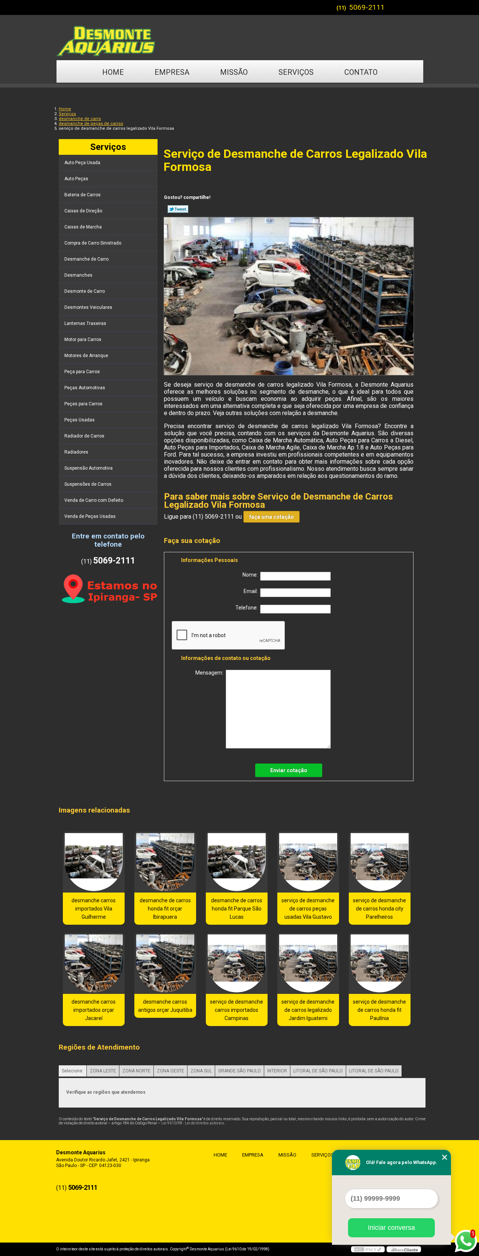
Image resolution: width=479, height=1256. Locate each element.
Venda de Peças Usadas (90, 516)
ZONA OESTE (170, 1071)
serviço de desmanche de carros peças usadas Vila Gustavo (308, 908)
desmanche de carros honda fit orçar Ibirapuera (165, 908)
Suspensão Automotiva (88, 468)
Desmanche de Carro (86, 259)
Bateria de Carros (82, 194)
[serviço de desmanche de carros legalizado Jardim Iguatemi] (308, 963)
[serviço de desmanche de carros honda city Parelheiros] (380, 862)
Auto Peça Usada (82, 162)
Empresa (172, 72)
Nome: (251, 575)
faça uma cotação (271, 517)
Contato (361, 72)
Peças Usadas (79, 420)
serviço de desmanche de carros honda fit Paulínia (379, 1010)
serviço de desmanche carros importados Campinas (236, 1010)
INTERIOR (277, 1071)
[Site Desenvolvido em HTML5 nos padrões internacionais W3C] (368, 1249)
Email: (252, 591)
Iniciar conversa (391, 1227)
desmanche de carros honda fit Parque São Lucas (236, 908)
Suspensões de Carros (88, 484)
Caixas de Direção (83, 211)
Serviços (296, 72)
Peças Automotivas (84, 387)
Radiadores (76, 452)
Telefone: (247, 608)
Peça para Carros (82, 371)
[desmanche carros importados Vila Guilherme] (94, 862)
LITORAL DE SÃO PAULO (318, 1071)
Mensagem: (210, 673)
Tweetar (178, 209)
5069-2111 (367, 7)
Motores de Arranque (86, 355)
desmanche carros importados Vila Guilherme (93, 908)
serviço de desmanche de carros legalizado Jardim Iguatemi (308, 1010)
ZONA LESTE (103, 1071)
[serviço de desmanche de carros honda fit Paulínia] (380, 963)
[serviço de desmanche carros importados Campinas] (237, 963)
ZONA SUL (201, 1071)
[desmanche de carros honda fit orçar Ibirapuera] (165, 862)
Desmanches (78, 275)
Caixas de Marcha (83, 227)
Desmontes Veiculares (88, 307)
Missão (234, 72)
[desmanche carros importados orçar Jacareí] (94, 963)
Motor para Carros (82, 339)
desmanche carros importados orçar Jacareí (93, 1010)
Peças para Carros (83, 403)
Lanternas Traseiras (85, 323)
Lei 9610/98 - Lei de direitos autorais (192, 1123)
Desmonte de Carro (84, 291)
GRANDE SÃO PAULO (239, 1071)
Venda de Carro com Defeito (93, 500)
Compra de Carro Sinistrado (92, 243)
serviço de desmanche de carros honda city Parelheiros (379, 908)
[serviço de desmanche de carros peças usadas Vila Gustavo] (308, 862)
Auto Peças (76, 178)
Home (113, 72)
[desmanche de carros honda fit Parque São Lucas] (237, 862)
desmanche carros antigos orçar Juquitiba (165, 1006)
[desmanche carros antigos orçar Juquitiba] (165, 963)
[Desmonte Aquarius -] (239, 37)
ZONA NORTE (136, 1071)
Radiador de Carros (84, 436)
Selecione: (72, 1071)
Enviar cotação (288, 770)
